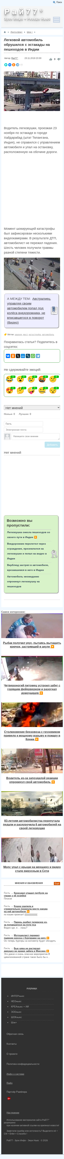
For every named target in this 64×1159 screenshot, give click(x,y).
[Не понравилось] (58, 59)
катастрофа (35, 334)
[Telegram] (17, 64)
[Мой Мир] (23, 356)
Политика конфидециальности (23, 1064)
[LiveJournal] (28, 356)
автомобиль (48, 334)
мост (25, 334)
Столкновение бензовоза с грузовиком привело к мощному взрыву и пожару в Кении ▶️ (32, 735)
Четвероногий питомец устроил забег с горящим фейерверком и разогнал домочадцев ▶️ (32, 689)
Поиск (59, 2)
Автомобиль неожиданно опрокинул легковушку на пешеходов (23, 581)
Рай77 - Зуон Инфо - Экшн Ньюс (23, 1140)
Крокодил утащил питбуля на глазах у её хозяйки (26, 894)
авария (18, 334)
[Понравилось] (50, 59)
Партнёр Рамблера (17, 1092)
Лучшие (24, 414)
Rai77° (14, 58)
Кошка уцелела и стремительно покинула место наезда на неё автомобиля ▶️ (25, 909)
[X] (18, 356)
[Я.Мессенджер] (5, 64)
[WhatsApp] (33, 356)
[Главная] (4, 32)
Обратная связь (15, 1034)
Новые (8, 414)
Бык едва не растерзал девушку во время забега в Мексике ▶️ (26, 949)
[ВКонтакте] (9, 64)
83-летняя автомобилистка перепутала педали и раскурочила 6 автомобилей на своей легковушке (32, 824)
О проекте (12, 1054)
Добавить (52, 444)
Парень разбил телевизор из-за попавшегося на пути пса (25, 923)
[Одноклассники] (13, 64)
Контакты (12, 1044)
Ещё (57, 883)
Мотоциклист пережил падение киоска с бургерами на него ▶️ (26, 936)
